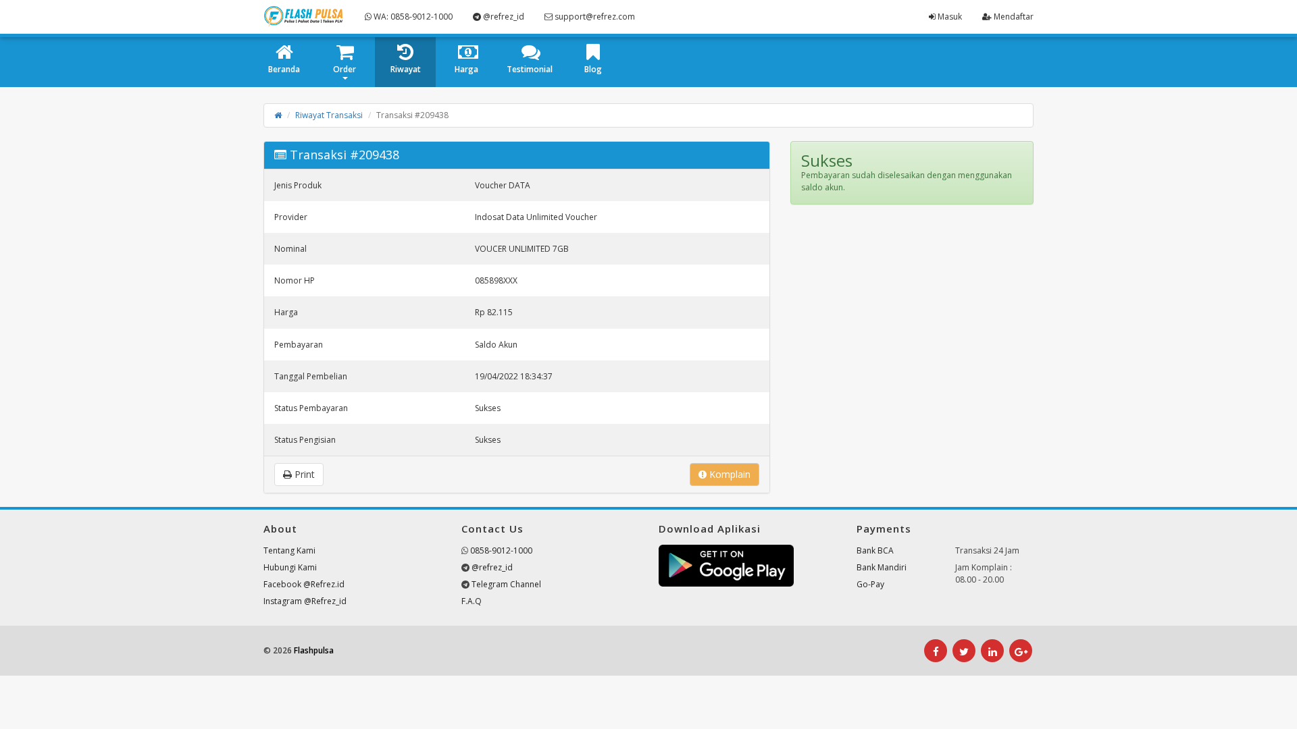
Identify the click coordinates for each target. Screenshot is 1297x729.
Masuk (949, 16)
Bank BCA (875, 550)
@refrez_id (502, 16)
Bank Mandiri (882, 567)
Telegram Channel (506, 584)
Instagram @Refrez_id (305, 601)
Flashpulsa (314, 650)
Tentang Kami (289, 550)
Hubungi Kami (290, 567)
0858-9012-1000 (501, 550)
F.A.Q (471, 601)
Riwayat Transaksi (329, 115)
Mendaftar (1013, 16)
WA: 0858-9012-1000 (412, 16)
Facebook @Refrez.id (304, 584)
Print (303, 474)
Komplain (729, 474)
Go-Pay (870, 584)
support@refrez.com (594, 16)
